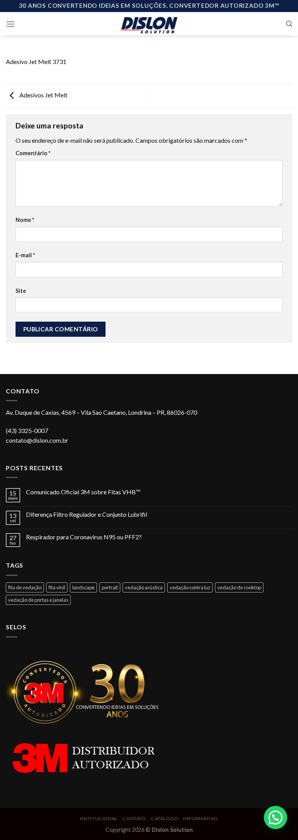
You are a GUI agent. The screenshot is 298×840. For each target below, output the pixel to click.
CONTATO (134, 818)
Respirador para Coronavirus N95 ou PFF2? (84, 536)
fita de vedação (25, 587)
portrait (110, 587)
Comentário (33, 153)
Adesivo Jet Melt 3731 (36, 61)
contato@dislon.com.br (37, 440)
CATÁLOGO (164, 818)
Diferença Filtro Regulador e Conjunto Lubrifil (86, 514)
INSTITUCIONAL (99, 818)
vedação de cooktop (239, 587)
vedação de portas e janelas (38, 600)
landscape (83, 587)
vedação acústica (144, 587)
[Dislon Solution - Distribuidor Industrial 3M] (149, 23)
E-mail (25, 255)
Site (21, 291)
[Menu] (10, 23)
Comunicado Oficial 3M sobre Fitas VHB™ (83, 491)
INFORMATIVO (200, 818)
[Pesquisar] (289, 23)
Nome (25, 219)
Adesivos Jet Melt (43, 95)
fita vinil (57, 587)
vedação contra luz (190, 587)
